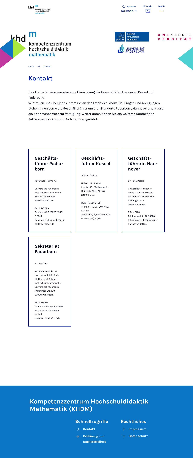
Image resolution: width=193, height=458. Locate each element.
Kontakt (89, 429)
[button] (130, 9)
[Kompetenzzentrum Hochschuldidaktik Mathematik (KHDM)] (39, 9)
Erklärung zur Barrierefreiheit (94, 439)
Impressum (137, 429)
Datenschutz (138, 436)
